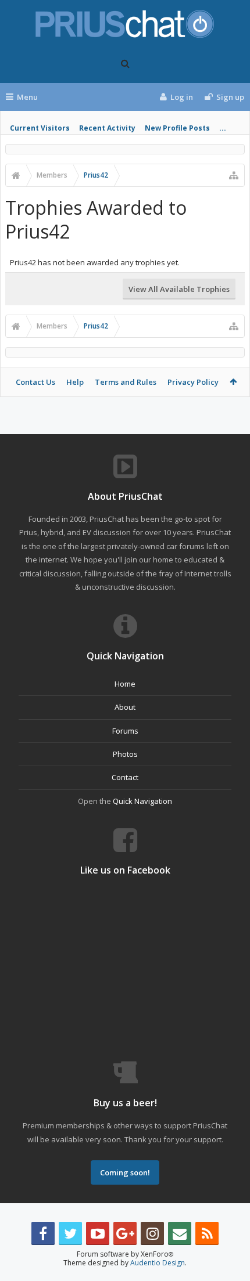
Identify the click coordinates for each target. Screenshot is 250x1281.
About (125, 707)
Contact (125, 777)
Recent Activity (107, 128)
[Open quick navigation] (233, 175)
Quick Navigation (142, 801)
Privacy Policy (193, 382)
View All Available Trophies (179, 289)
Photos (125, 754)
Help (75, 382)
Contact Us (35, 382)
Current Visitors (40, 128)
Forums (125, 731)
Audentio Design (157, 1263)
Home (125, 684)
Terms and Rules (125, 382)
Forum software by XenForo (125, 1254)
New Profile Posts (177, 128)
